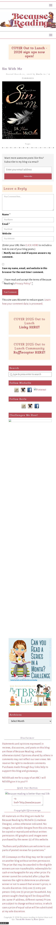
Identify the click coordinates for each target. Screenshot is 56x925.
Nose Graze (39, 919)
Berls (39, 74)
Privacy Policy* (23, 283)
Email (6, 224)
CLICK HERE (31, 245)
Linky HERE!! (29, 327)
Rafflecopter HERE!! (29, 352)
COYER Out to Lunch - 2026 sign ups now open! (29, 52)
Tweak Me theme (23, 919)
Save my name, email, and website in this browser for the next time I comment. (24, 270)
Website (6, 233)
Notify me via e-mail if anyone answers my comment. (26, 255)
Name (6, 214)
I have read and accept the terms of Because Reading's (27, 281)
